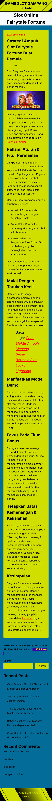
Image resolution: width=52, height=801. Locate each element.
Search (7, 660)
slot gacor (9, 766)
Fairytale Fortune (17, 141)
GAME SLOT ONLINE (16, 35)
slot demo (9, 759)
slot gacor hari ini (13, 774)
